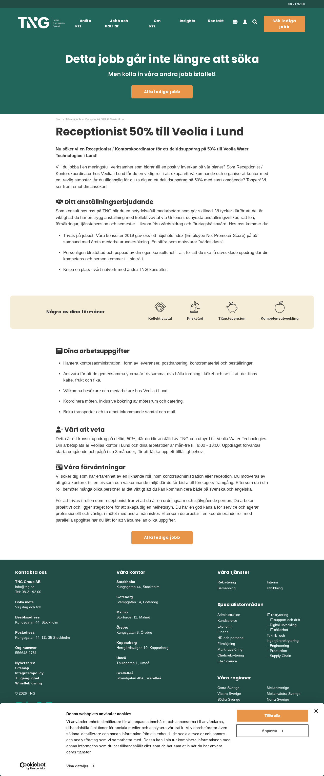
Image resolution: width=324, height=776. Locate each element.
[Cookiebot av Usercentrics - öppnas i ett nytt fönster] (33, 766)
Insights (187, 20)
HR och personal (230, 638)
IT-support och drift (285, 620)
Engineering (279, 646)
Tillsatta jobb (73, 119)
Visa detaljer (77, 766)
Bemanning (226, 588)
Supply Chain (280, 656)
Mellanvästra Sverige (283, 694)
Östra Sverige (228, 688)
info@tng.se (24, 587)
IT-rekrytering (277, 615)
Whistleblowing (28, 683)
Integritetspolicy (29, 673)
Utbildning (275, 588)
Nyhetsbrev (25, 663)
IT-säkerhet (279, 630)
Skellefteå (124, 673)
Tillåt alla (272, 716)
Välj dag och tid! (28, 607)
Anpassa (269, 730)
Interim (272, 582)
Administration (228, 615)
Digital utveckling (283, 625)
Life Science (227, 661)
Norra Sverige (278, 699)
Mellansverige (278, 688)
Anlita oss (83, 23)
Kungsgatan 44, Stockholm (36, 622)
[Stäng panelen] (316, 711)
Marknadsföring (229, 649)
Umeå (121, 658)
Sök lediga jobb (284, 23)
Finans (222, 632)
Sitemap (22, 668)
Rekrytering (226, 582)
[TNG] (41, 23)
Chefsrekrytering (230, 655)
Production (278, 651)
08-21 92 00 (296, 4)
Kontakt (216, 20)
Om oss (154, 23)
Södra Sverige (228, 699)
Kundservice (227, 620)
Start (59, 119)
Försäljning (226, 644)
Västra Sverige (229, 694)
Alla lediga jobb (162, 91)
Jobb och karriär (116, 23)
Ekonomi (224, 626)
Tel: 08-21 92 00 (28, 592)
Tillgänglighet (27, 678)
